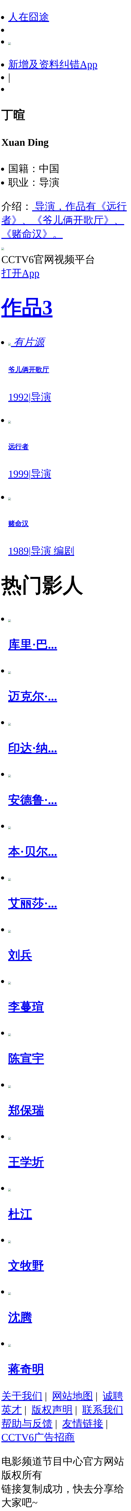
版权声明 (52, 1409)
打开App (20, 273)
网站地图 (72, 1396)
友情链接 (82, 1423)
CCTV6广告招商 (38, 1437)
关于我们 (21, 1396)
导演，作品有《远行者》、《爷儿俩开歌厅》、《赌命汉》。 (64, 220)
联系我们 (102, 1409)
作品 (27, 307)
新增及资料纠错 (52, 64)
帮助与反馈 (27, 1423)
